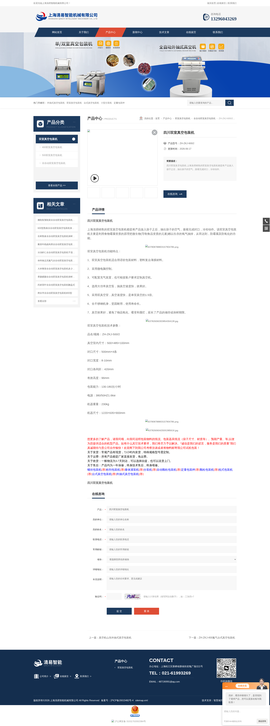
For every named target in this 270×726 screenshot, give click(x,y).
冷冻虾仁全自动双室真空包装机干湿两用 (57, 252)
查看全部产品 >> (57, 185)
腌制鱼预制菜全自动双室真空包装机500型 (57, 220)
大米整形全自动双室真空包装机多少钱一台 (57, 268)
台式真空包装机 (91, 103)
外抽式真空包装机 (56, 103)
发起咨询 (262, 721)
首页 (157, 118)
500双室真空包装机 (52, 155)
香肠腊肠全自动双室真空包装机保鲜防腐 (57, 276)
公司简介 (44, 676)
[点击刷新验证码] (132, 596)
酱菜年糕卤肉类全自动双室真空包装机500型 (57, 244)
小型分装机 (106, 103)
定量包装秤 (119, 103)
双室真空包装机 (74, 103)
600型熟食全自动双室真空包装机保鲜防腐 (57, 228)
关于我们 (84, 32)
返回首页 (211, 3)
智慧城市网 (219, 700)
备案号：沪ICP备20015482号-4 (117, 700)
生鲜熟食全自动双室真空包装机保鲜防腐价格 (57, 236)
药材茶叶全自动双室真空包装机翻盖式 (56, 285)
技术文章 (164, 32)
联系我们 (232, 3)
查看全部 (42, 301)
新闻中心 (137, 32)
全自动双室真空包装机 (53, 163)
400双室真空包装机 (52, 147)
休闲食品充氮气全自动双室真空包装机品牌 (57, 260)
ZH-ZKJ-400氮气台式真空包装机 (217, 637)
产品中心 (111, 32)
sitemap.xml (141, 700)
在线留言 (221, 3)
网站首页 (57, 32)
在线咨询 (173, 194)
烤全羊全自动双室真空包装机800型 (55, 293)
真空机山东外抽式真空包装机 (115, 637)
